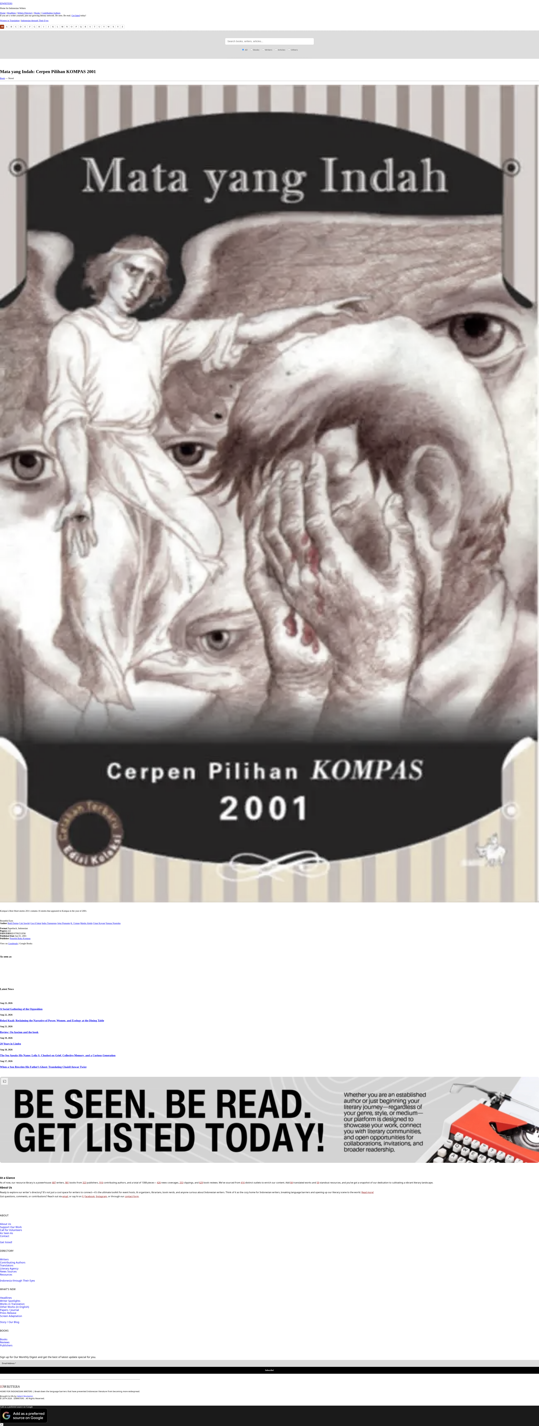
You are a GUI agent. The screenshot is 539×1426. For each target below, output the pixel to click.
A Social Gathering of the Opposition (21, 1009)
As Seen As (6, 1233)
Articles (281, 49)
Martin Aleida (86, 923)
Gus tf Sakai (35, 923)
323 (84, 1182)
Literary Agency (9, 1268)
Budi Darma (13, 923)
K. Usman (75, 923)
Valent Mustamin (25, 1396)
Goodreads (13, 943)
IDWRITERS (6, 3)
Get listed (75, 15)
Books (37, 13)
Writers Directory (25, 13)
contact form (132, 1196)
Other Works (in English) (14, 1307)
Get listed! (6, 1242)
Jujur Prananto (63, 923)
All (2, 27)
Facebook (89, 1196)
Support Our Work (11, 1227)
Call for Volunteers (11, 1230)
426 (159, 1182)
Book (2, 78)
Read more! (367, 1192)
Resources (6, 1274)
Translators (6, 1265)
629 (201, 1182)
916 (101, 1182)
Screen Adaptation (11, 1316)
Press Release (8, 1313)
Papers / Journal (9, 1310)
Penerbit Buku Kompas (20, 938)
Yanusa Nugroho (113, 923)
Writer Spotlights (10, 1300)
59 (318, 1182)
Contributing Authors (51, 13)
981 (67, 1182)
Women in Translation (10, 20)
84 (291, 1182)
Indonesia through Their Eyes (17, 1280)
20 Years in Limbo (10, 1043)
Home (2, 13)
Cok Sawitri (24, 923)
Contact (4, 1236)
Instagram (101, 1196)
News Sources (8, 1271)
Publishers (6, 1345)
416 (243, 1182)
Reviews (5, 1342)
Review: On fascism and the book (19, 1032)
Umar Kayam (99, 923)
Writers (268, 49)
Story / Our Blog (9, 1322)
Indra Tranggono (49, 923)
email (65, 1196)
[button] (269, 1416)
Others (294, 49)
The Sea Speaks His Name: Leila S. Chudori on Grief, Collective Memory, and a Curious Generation (58, 1055)
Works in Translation (12, 1304)
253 (181, 1182)
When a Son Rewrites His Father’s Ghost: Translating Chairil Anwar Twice (43, 1066)
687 (54, 1182)
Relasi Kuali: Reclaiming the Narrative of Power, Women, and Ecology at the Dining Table (52, 1020)
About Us (5, 1224)
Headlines (11, 13)
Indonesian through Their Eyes (34, 20)
